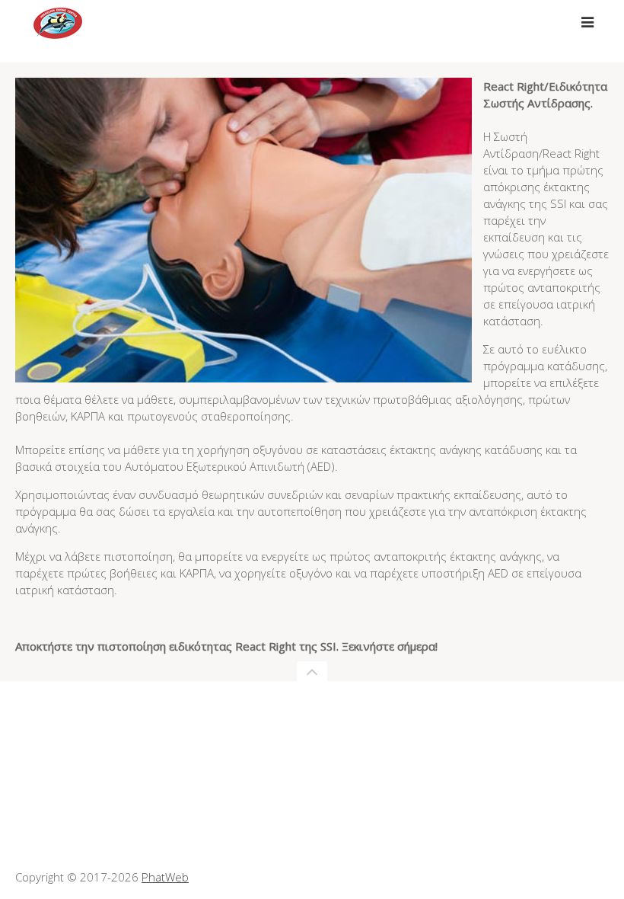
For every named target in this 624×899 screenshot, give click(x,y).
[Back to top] (312, 671)
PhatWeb (165, 877)
